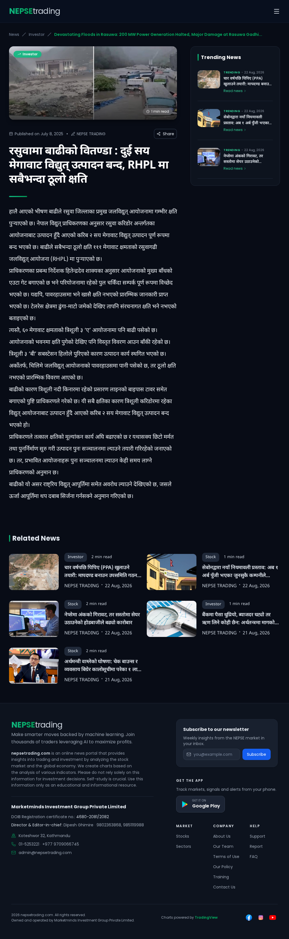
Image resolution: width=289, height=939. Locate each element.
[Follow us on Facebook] (249, 917)
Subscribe (256, 754)
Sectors (183, 846)
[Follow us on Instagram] (261, 917)
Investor (37, 34)
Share (168, 134)
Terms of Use (226, 856)
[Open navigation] (276, 11)
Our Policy (223, 867)
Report (256, 846)
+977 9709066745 (60, 844)
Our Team (223, 846)
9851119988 (133, 825)
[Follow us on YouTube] (273, 917)
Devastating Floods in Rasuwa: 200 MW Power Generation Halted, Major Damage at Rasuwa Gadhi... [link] (158, 34)
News (14, 34)
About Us (222, 836)
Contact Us (224, 887)
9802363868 (109, 825)
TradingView (206, 917)
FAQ (254, 856)
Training (221, 877)
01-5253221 (29, 844)
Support (257, 836)
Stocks (182, 836)
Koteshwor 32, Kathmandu (44, 835)
